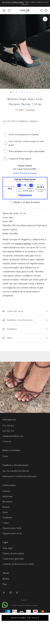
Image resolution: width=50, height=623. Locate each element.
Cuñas (6, 523)
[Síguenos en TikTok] (17, 592)
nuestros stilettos (23, 243)
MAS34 (6, 579)
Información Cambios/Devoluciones (20, 476)
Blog (5, 584)
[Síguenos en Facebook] (4, 592)
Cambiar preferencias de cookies (18, 564)
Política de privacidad (13, 553)
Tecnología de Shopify (30, 605)
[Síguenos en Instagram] (10, 592)
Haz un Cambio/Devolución (16, 471)
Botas (5, 512)
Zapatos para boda (12, 528)
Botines (6, 507)
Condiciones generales (13, 558)
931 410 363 (8, 425)
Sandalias (7, 517)
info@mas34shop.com (13, 436)
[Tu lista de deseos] (9, 10)
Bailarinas (8, 496)
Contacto (7, 441)
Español (23, 600)
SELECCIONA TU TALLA (25, 617)
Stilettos (6, 491)
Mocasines (7, 501)
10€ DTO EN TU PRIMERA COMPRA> (20, 121)
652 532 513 (8, 431)
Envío (5, 456)
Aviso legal (8, 548)
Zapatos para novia (12, 533)
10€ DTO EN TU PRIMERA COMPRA (13, 2)
